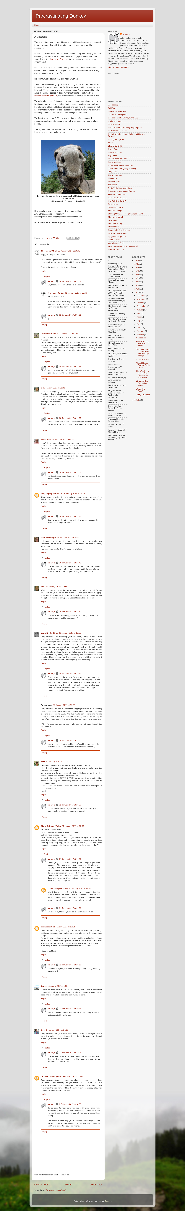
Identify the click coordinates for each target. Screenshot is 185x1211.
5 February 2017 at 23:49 (72, 1077)
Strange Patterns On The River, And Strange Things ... (143, 352)
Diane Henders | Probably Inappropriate (125, 128)
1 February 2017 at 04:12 (57, 1030)
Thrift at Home (114, 227)
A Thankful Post (142, 359)
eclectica (112, 143)
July (139, 313)
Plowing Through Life (117, 194)
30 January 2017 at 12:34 (70, 281)
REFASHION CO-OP (117, 201)
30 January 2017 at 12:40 (70, 516)
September (142, 306)
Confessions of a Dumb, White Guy (123, 118)
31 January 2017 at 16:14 (64, 927)
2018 (136, 289)
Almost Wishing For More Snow (142, 343)
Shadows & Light (115, 211)
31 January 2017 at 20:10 (70, 965)
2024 (136, 268)
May (139, 321)
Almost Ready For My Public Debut (143, 365)
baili (43, 762)
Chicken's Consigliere (117, 115)
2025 (136, 264)
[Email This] (67, 238)
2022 (136, 275)
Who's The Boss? (140, 390)
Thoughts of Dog (115, 224)
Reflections (113, 204)
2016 (136, 400)
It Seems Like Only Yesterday (120, 165)
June (139, 317)
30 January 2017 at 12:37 (70, 418)
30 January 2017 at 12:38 (70, 472)
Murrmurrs (112, 185)
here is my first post (59, 59)
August (140, 310)
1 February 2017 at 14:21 (70, 1053)
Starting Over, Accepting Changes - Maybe (126, 214)
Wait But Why (113, 240)
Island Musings (114, 162)
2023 (136, 271)
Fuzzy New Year (143, 395)
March (140, 328)
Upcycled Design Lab (117, 237)
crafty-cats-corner (115, 121)
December (141, 296)
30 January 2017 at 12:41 (70, 563)
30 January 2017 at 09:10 (74, 494)
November (141, 299)
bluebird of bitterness (117, 111)
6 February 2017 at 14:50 (70, 1104)
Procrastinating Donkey (61, 16)
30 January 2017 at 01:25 (68, 334)
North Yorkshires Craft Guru (120, 188)
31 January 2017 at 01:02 (70, 315)
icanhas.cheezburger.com (45, 96)
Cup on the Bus (114, 124)
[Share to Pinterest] (78, 238)
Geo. (43, 1030)
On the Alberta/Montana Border (121, 191)
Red (43, 587)
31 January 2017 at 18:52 (57, 986)
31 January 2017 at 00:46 (76, 293)
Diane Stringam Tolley (51, 826)
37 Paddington (114, 105)
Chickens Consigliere (51, 1077)
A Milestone (141, 338)
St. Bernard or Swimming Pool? (142, 383)
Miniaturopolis (114, 182)
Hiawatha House (115, 152)
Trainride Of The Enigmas (119, 230)
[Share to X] (73, 238)
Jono (43, 986)
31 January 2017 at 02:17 (57, 762)
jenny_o (51, 281)
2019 (136, 285)
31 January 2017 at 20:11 (70, 1009)
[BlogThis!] (70, 238)
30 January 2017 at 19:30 (70, 674)
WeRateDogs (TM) (116, 243)
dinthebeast (46, 927)
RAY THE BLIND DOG (117, 198)
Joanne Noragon (48, 538)
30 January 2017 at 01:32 (54, 388)
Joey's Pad (112, 172)
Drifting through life (116, 139)
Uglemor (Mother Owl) (117, 233)
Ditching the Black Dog (117, 131)
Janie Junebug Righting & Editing (122, 169)
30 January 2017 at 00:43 (69, 251)
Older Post (96, 1184)
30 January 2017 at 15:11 (70, 633)
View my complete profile (118, 67)
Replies (47, 276)
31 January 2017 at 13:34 (73, 826)
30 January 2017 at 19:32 (70, 740)
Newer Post (41, 1184)
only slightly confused (51, 494)
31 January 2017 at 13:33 (70, 805)
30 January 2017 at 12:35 (70, 367)
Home (37, 25)
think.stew (112, 220)
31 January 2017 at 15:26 (80, 889)
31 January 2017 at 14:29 (70, 859)
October (140, 303)
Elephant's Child (48, 334)
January (140, 335)
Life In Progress (115, 175)
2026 (136, 260)
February (141, 331)
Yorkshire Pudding (49, 633)
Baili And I (112, 108)
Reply (43, 271)
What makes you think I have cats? (123, 246)
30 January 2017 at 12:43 (70, 612)
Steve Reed (46, 440)
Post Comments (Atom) (56, 1190)
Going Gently (113, 149)
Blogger (108, 1201)
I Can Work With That (117, 159)
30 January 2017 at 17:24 (64, 705)
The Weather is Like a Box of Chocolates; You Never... (142, 374)
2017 (136, 292)
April (139, 324)
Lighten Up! (113, 178)
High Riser (112, 156)
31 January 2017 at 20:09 (70, 908)
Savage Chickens (115, 207)
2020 (136, 282)
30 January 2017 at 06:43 (63, 440)
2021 (136, 278)
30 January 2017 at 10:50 (56, 587)
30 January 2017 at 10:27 (68, 538)
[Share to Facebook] (75, 238)
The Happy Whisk (49, 251)
